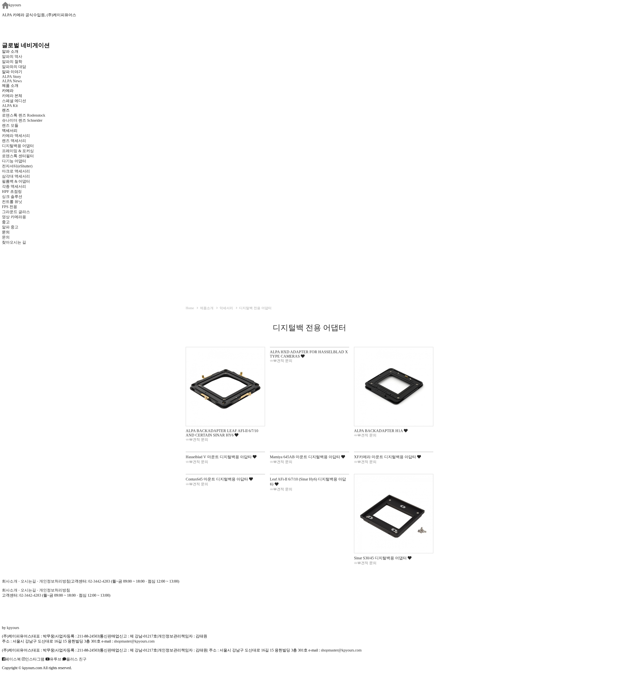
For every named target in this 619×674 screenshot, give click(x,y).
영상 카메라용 (14, 217)
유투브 (55, 659)
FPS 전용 (9, 207)
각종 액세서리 (14, 186)
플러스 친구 (76, 659)
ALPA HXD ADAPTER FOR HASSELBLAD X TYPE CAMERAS (309, 354)
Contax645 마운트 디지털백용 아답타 (217, 479)
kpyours (15, 5)
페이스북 (13, 659)
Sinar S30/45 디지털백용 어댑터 (381, 558)
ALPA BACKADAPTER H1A (379, 431)
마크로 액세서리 (16, 171)
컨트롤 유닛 (12, 202)
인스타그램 (34, 659)
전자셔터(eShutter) (17, 166)
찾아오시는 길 (14, 242)
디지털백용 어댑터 (18, 146)
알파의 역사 (12, 56)
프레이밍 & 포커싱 (18, 151)
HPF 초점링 (12, 191)
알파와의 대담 (14, 67)
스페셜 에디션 (14, 101)
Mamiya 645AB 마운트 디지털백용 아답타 (305, 457)
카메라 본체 (12, 96)
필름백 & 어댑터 (20, 181)
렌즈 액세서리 (14, 141)
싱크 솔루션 (12, 197)
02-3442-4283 (99, 581)
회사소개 (9, 581)
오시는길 (28, 581)
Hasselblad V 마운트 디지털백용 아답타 (219, 457)
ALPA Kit (10, 106)
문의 (6, 237)
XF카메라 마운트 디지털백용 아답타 (385, 457)
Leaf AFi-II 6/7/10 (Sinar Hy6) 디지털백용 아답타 (308, 481)
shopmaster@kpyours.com (134, 641)
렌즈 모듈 (10, 125)
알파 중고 (10, 227)
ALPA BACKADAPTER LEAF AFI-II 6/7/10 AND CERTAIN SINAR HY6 (222, 433)
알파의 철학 (12, 62)
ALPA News (12, 81)
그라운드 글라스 (16, 212)
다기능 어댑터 (14, 161)
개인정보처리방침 (54, 581)
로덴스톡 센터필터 (18, 156)
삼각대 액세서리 (16, 176)
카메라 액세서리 (16, 136)
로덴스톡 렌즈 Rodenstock (23, 115)
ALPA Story (11, 77)
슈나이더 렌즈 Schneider (22, 120)
